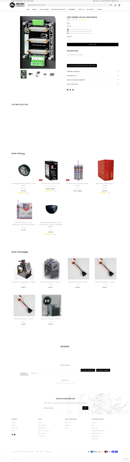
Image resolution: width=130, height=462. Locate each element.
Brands (34, 9)
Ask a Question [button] (89, 370)
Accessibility (48, 451)
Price (68, 23)
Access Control (42, 436)
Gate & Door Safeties (43, 430)
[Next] (63, 74)
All (23, 153)
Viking (68, 19)
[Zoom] (38, 42)
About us (81, 9)
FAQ (93, 425)
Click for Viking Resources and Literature (82, 65)
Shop (28, 9)
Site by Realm (14, 458)
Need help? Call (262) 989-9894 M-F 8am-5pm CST (105, 1)
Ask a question (72, 84)
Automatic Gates (42, 428)
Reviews (14, 425)
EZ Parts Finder (44, 9)
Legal (37, 451)
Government (72, 9)
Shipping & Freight (73, 71)
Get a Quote (90, 9)
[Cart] (119, 5)
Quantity (69, 36)
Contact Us (94, 422)
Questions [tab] (34, 373)
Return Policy (72, 75)
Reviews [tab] (23, 373)
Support (99, 9)
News (13, 430)
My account (94, 438)
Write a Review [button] (104, 370)
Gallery (67, 428)
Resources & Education (58, 9)
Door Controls (41, 433)
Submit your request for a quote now (22, 1)
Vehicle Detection (42, 425)
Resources (67, 425)
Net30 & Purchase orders (76, 80)
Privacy (42, 451)
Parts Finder (68, 422)
